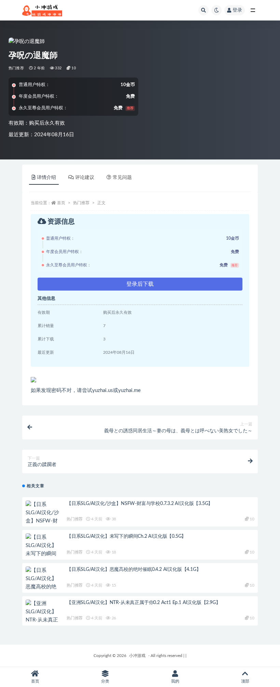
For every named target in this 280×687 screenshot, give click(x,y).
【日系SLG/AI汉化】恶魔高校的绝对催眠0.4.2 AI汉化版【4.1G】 (134, 569)
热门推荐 (16, 68)
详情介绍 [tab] (46, 177)
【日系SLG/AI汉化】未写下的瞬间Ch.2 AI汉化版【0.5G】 (126, 536)
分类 (105, 681)
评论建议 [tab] (84, 177)
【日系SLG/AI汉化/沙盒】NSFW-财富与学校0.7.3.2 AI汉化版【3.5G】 (140, 503)
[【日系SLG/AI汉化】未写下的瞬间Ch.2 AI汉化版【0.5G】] (43, 553)
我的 (175, 681)
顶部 (245, 681)
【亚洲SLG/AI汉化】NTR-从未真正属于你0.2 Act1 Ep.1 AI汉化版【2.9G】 (143, 602)
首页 (61, 203)
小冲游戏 (137, 656)
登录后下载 (140, 284)
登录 (237, 10)
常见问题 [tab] (122, 177)
